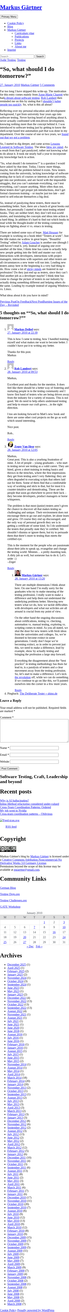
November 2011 (16, 1160)
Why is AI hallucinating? (14, 800)
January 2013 (15, 1117)
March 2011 (14, 1187)
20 (24, 937)
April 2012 (13, 1144)
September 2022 (16, 1007)
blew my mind (54, 147)
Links (18, 43)
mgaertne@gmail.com (26, 869)
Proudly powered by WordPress (35, 1310)
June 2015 (13, 1057)
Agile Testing (8, 60)
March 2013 (14, 1111)
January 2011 (15, 1194)
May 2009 (13, 1260)
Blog (10, 26)
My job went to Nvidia (13, 810)
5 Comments (47, 85)
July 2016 (13, 1037)
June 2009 (13, 1257)
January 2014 (15, 1084)
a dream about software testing (22, 97)
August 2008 (14, 1287)
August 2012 (14, 1130)
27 (24, 942)
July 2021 (13, 1021)
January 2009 (15, 1274)
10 (64, 927)
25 (4, 942)
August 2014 (14, 1067)
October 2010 (15, 1204)
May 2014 (13, 1071)
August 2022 (14, 1011)
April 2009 (13, 1264)
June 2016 (13, 1041)
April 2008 (13, 1300)
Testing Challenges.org (13, 900)
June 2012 (13, 1137)
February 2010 (15, 1230)
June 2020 (13, 1027)
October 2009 (15, 1244)
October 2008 (15, 1280)
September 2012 (16, 1127)
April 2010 (13, 1224)
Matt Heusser (50, 232)
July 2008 (13, 1290)
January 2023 (15, 994)
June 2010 (13, 1217)
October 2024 (15, 981)
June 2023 (13, 987)
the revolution (23, 677)
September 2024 (16, 984)
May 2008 (13, 1297)
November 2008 (16, 1277)
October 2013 (15, 1091)
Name (4, 747)
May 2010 (13, 1220)
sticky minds (34, 269)
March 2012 (14, 1147)
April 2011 (13, 1184)
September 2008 (16, 1284)
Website (4, 761)
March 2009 (14, 1267)
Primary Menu (8, 16)
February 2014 (15, 1081)
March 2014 (14, 1077)
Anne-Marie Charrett (50, 94)
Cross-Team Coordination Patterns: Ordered (25, 807)
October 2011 (15, 1164)
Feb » (39, 946)
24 (64, 937)
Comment (7, 717)
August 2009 (14, 1250)
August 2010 (14, 1210)
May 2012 (13, 1140)
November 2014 (16, 1064)
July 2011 (13, 1174)
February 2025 (15, 971)
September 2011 (16, 1167)
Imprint (11, 49)
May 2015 (13, 1061)
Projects (19, 39)
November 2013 (16, 1087)
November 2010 (16, 1200)
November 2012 (16, 1124)
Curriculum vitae (24, 33)
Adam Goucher (31, 242)
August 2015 (14, 1051)
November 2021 (16, 1014)
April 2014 (13, 1074)
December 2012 (16, 1121)
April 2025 (13, 967)
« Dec (30, 946)
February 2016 (15, 1044)
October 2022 (15, 1004)
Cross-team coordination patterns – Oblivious (26, 813)
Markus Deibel (23, 329)
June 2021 (13, 1024)
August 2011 (14, 1170)
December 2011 (16, 1157)
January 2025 (15, 974)
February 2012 (15, 1150)
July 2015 (13, 1054)
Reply (10, 361)
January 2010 (15, 1234)
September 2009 (16, 1247)
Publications (22, 36)
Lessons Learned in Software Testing (30, 145)
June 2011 (13, 1177)
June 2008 (13, 1294)
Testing (21, 60)
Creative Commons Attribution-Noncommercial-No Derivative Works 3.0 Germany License (31, 861)
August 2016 (14, 1034)
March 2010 (14, 1227)
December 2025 (16, 964)
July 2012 (13, 1134)
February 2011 (15, 1190)
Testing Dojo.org (10, 894)
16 (54, 932)
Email (4, 754)
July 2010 (13, 1214)
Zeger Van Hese (24, 446)
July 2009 (13, 1254)
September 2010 (16, 1207)
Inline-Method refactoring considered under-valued (29, 803)
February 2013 (15, 1114)
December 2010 (16, 1197)
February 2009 (15, 1270)
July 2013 (13, 1101)
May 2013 (13, 1104)
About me (20, 46)
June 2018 (13, 1031)
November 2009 (16, 1240)
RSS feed (11, 826)
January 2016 (15, 1047)
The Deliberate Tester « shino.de (38, 693)
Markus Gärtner (21, 7)
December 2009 (16, 1237)
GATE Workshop (10, 906)
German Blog (8, 887)
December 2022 (16, 997)
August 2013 (14, 1097)
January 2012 (15, 1154)
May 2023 (13, 991)
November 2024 (16, 977)
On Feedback (15, 301)
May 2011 (13, 1180)
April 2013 (13, 1107)
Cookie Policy (15, 23)
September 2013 (16, 1094)
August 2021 (14, 1017)
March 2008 (14, 1304)
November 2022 (16, 1001)
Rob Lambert (48, 97)
